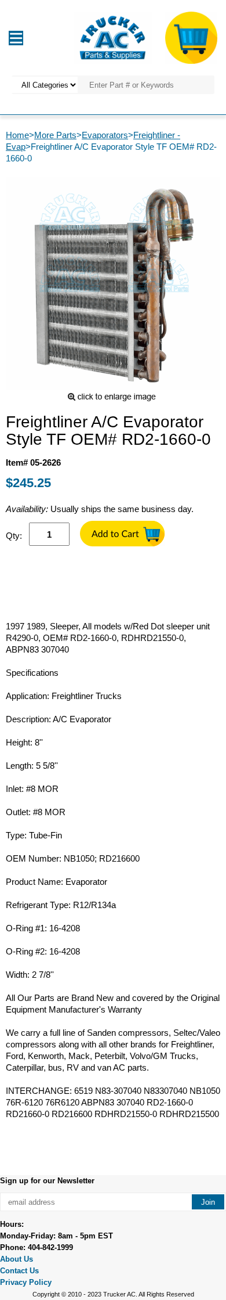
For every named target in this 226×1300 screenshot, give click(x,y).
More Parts (55, 135)
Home (17, 135)
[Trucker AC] (113, 37)
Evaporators (105, 135)
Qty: (14, 536)
